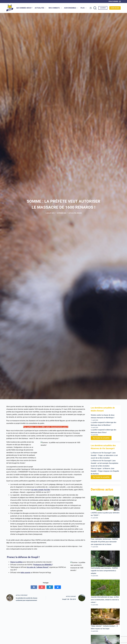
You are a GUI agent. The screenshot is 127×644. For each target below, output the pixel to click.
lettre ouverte (25, 572)
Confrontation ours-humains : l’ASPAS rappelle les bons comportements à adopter (104, 570)
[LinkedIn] (50, 587)
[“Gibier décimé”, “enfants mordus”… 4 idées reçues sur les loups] (105, 616)
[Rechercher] (94, 7)
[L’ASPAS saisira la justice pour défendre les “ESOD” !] (105, 503)
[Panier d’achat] (90, 8)
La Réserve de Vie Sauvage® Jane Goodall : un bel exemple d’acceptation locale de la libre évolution (104, 463)
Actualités (39, 8)
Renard (79, 213)
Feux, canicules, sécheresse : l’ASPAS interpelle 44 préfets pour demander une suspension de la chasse (104, 541)
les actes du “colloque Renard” (38, 567)
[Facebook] (34, 587)
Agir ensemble (70, 8)
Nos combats (54, 8)
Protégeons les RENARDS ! (42, 565)
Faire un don (115, 8)
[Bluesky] (57, 587)
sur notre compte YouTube (40, 490)
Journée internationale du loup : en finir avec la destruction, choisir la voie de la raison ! (105, 599)
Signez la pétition (16, 562)
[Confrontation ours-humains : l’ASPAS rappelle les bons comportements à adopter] (105, 559)
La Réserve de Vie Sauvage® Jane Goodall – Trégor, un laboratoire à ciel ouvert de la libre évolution (104, 455)
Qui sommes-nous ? (24, 8)
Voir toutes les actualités (101, 438)
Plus (83, 8)
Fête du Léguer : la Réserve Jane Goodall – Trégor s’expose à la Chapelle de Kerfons (105, 471)
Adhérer (103, 8)
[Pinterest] (42, 587)
